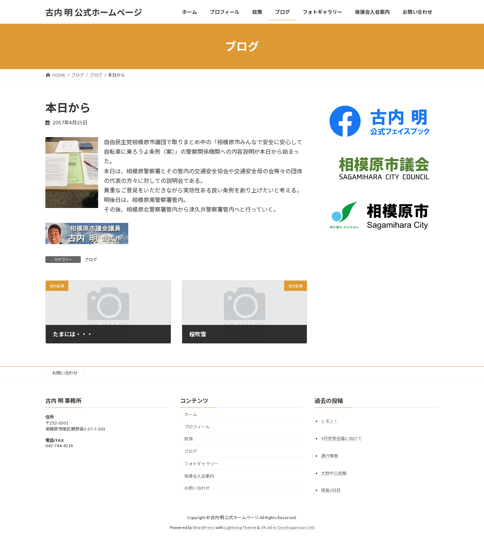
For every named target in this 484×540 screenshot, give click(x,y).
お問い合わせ (65, 373)
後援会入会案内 (199, 476)
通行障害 (329, 456)
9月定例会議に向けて (341, 438)
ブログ (90, 259)
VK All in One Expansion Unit (288, 527)
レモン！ (329, 421)
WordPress (204, 527)
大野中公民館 (334, 473)
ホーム (190, 414)
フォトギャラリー (201, 463)
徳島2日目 (331, 490)
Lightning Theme (240, 527)
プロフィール (197, 426)
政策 (188, 439)
